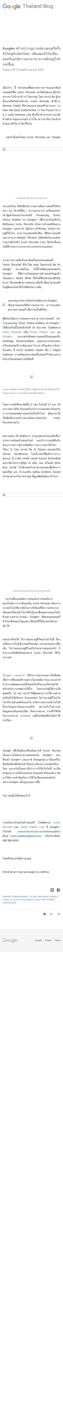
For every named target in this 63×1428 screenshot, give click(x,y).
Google (38, 940)
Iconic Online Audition (45, 900)
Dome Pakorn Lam (42, 332)
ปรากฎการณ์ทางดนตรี (39, 896)
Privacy (48, 940)
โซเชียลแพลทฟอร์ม (20, 896)
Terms (57, 940)
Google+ (7, 336)
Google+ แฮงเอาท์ (14, 675)
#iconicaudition (27, 900)
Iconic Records (12, 332)
